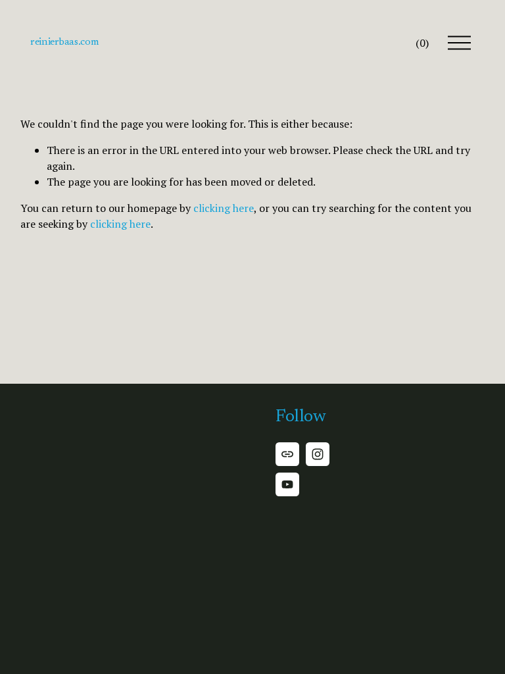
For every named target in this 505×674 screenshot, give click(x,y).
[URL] (287, 454)
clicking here (223, 208)
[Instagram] (317, 454)
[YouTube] (287, 484)
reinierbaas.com (64, 42)
